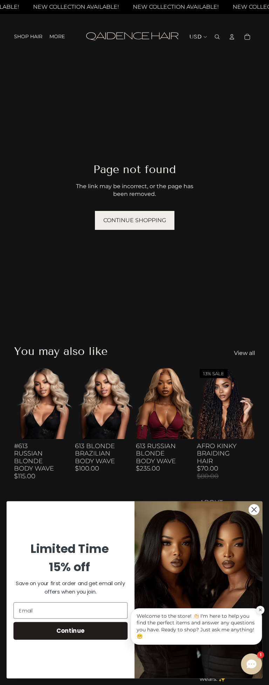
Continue (70, 630)
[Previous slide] (80, 402)
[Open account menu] (232, 36)
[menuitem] (57, 37)
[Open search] (217, 36)
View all (244, 353)
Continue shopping (134, 220)
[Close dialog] (254, 509)
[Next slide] (127, 402)
